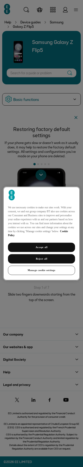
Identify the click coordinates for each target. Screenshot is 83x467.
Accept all (42, 247)
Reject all (41, 258)
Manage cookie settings (41, 270)
